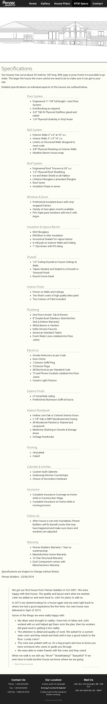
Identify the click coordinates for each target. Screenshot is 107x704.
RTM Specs (81, 3)
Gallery (45, 3)
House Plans (62, 3)
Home (33, 3)
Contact (98, 3)
